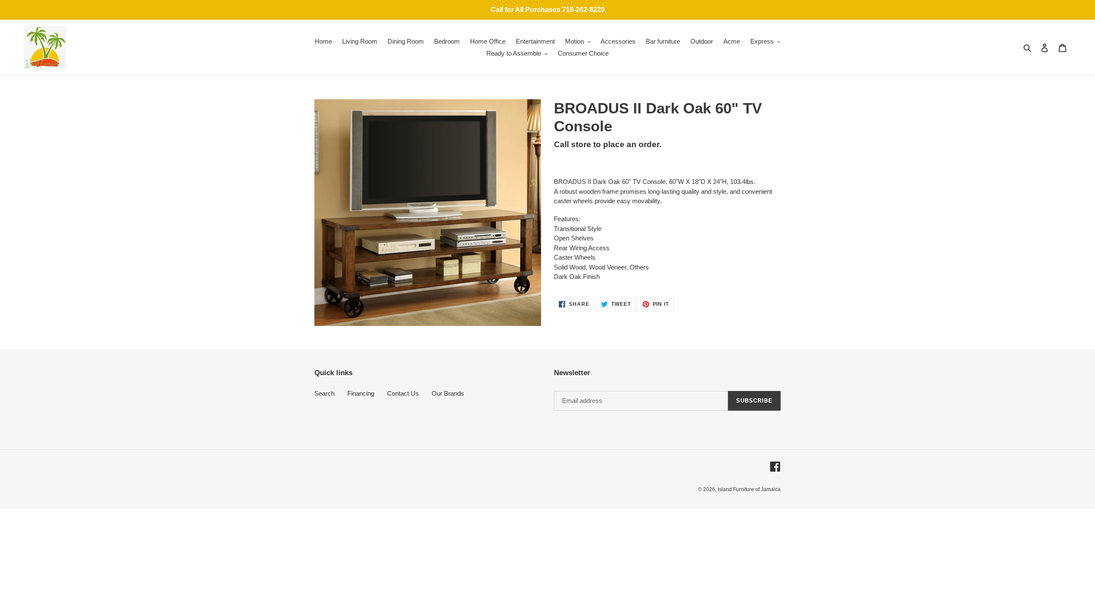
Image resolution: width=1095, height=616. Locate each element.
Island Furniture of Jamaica (749, 489)
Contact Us (403, 393)
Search (324, 393)
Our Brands (448, 393)
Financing (360, 393)
